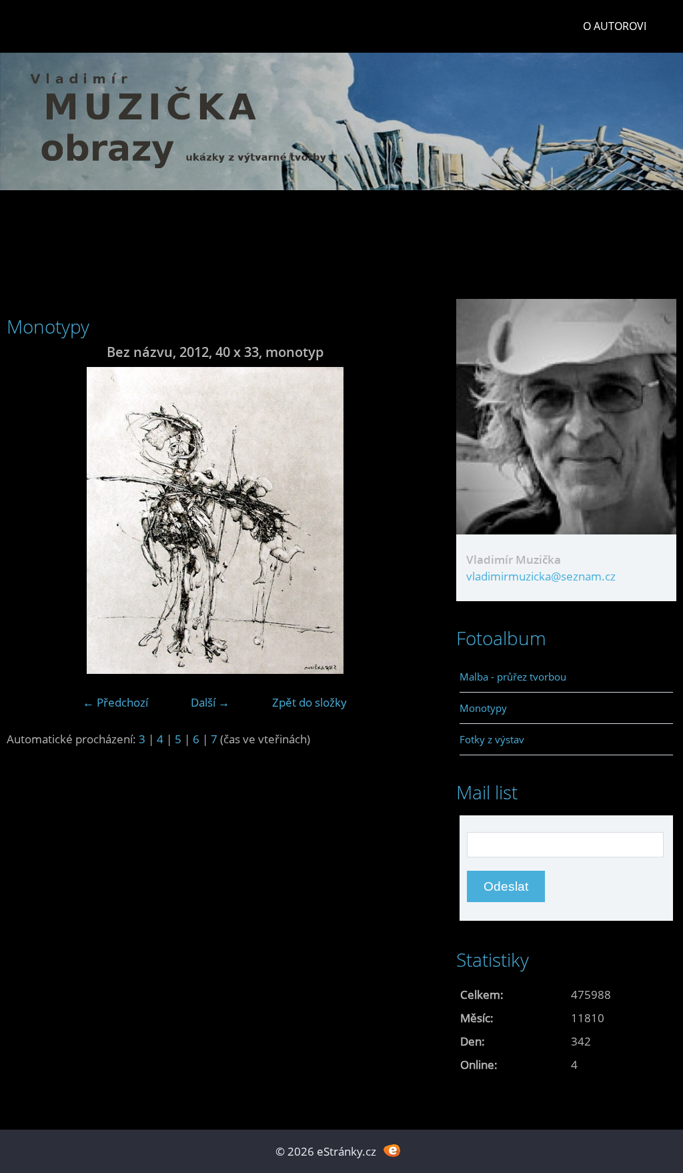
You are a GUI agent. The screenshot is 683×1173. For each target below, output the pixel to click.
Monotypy (483, 708)
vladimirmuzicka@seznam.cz (541, 576)
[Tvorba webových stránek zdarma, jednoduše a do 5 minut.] (392, 1150)
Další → (210, 702)
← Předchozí (115, 702)
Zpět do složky (309, 702)
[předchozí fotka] (28, 520)
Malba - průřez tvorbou (513, 676)
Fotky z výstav (492, 739)
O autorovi (614, 26)
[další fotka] (401, 520)
